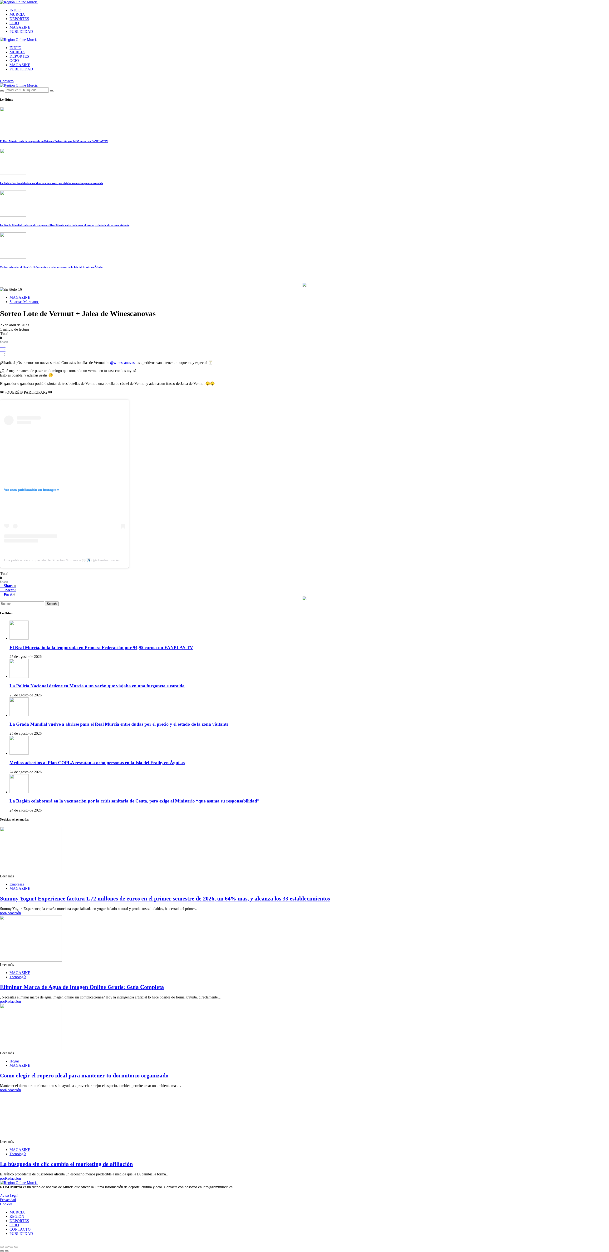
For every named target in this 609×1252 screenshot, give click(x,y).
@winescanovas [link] (122, 363)
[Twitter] (12, 77)
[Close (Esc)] (2, 1246)
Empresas (17, 884)
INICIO (15, 10)
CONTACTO (20, 1229)
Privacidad (8, 1200)
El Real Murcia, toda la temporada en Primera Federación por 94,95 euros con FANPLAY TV (54, 141)
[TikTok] (6, 77)
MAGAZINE (20, 27)
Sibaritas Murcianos (24, 302)
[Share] (7, 1246)
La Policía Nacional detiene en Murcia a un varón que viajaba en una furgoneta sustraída (51, 183)
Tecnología (18, 977)
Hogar (14, 1061)
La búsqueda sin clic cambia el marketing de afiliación (66, 1164)
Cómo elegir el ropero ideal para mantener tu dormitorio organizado (84, 1075)
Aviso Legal (9, 1195)
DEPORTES (19, 19)
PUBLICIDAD (21, 31)
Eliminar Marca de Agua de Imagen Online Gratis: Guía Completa (82, 987)
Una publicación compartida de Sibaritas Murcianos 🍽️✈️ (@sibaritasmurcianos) (64, 560)
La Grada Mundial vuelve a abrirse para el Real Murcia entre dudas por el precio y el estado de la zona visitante (64, 225)
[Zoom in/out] (16, 1246)
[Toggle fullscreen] (11, 1246)
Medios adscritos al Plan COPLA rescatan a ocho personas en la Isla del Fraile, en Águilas (51, 266)
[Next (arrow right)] (7, 1251)
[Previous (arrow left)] (2, 1251)
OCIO (14, 23)
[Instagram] (1, 77)
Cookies (6, 1204)
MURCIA (17, 14)
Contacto (7, 81)
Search (52, 604)
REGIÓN (17, 1216)
